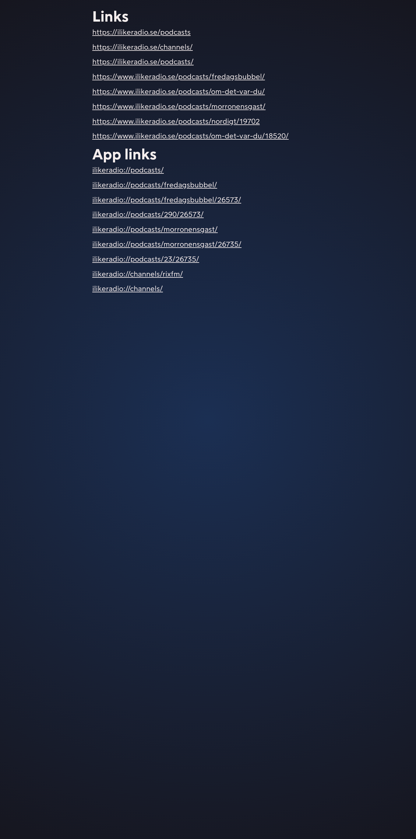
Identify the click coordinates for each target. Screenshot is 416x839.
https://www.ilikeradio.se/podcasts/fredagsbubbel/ (178, 77)
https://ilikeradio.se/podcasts (141, 32)
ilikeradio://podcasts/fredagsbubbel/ (154, 185)
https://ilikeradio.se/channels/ (142, 47)
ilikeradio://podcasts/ (128, 170)
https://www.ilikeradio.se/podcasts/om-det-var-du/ (178, 92)
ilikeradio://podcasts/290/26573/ (148, 214)
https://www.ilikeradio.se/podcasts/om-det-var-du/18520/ (190, 136)
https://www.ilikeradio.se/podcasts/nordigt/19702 (176, 121)
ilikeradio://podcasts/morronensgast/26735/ (166, 244)
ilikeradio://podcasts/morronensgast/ (155, 229)
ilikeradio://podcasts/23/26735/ (145, 259)
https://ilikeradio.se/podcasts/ (143, 62)
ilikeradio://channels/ (127, 289)
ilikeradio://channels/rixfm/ (137, 274)
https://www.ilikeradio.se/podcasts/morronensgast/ (179, 106)
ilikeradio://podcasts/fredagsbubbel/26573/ (166, 200)
